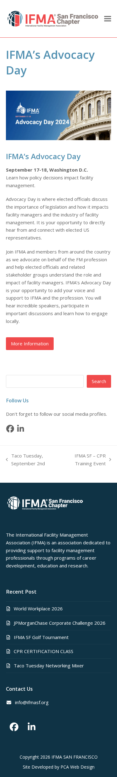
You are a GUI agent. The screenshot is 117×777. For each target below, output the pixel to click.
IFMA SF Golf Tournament (41, 637)
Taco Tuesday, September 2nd (25, 459)
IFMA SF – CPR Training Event (84, 459)
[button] (107, 18)
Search (99, 381)
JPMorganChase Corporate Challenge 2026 (59, 623)
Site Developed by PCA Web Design (59, 767)
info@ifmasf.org (32, 702)
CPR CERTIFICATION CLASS (43, 651)
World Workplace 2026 (38, 608)
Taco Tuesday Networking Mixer (49, 665)
